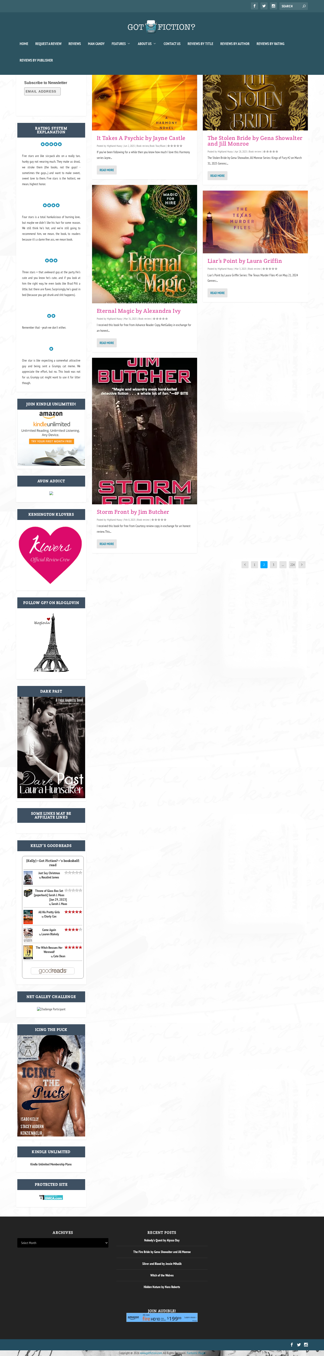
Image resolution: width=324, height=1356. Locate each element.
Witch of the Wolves (162, 1275)
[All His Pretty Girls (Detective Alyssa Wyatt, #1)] (28, 923)
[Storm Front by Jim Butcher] (144, 431)
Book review (143, 146)
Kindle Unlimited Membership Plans (51, 1164)
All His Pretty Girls (49, 912)
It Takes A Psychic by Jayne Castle (141, 138)
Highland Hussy (114, 146)
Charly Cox (50, 916)
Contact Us (172, 44)
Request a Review (48, 44)
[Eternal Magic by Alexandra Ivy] (144, 244)
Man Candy (96, 44)
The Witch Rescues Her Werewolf (49, 949)
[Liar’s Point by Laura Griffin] (255, 222)
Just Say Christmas (49, 873)
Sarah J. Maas (59, 904)
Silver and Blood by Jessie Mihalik (162, 1264)
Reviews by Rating (270, 44)
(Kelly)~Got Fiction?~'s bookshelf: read (53, 863)
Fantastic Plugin (196, 1353)
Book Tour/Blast (157, 146)
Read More (107, 170)
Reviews (75, 44)
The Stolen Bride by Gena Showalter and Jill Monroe (255, 140)
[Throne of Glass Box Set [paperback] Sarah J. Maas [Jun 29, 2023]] (28, 896)
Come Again (49, 930)
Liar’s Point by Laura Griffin (245, 260)
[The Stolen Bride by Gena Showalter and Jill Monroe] (255, 98)
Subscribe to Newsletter (45, 83)
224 (292, 565)
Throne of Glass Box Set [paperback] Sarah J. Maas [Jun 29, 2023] (50, 895)
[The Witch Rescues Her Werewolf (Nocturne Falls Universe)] (28, 958)
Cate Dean (59, 956)
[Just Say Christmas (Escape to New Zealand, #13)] (28, 884)
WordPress (71, 1345)
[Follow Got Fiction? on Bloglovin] (51, 671)
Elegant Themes (40, 1345)
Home (24, 44)
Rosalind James (50, 877)
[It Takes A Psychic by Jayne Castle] (144, 98)
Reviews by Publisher (36, 60)
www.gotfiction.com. (151, 1353)
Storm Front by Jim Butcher (133, 511)
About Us (145, 44)
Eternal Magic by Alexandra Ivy (139, 310)
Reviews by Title (200, 44)
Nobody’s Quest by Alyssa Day (162, 1240)
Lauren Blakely (50, 934)
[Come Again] (28, 941)
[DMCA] (51, 1199)
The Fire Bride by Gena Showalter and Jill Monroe (162, 1252)
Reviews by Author (235, 44)
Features (119, 44)
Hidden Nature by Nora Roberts (162, 1287)
